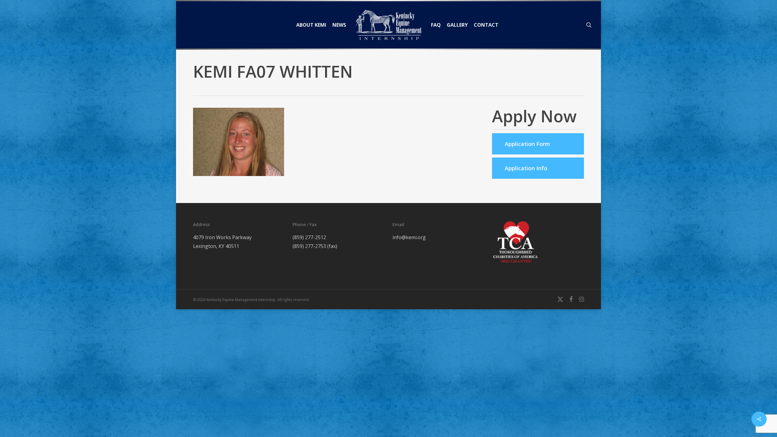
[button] (538, 143)
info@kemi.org (409, 237)
